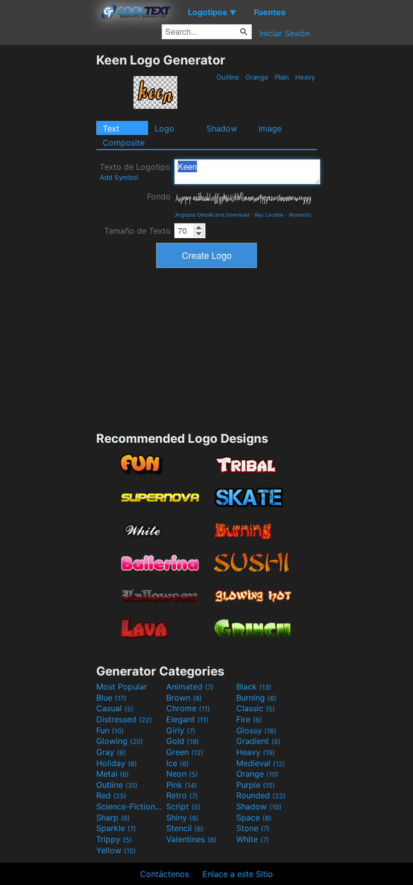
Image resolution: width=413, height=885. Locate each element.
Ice (177, 763)
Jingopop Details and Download (211, 215)
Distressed (124, 719)
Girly (180, 730)
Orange (256, 77)
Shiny (182, 817)
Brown (184, 698)
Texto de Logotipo (135, 171)
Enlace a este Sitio (237, 874)
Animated (190, 687)
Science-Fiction (130, 806)
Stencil (184, 828)
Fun (110, 730)
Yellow (116, 850)
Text (111, 128)
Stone (252, 828)
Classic (255, 708)
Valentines (191, 839)
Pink (181, 785)
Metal (112, 774)
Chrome (188, 708)
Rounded (261, 795)
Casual (114, 708)
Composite (124, 143)
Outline (228, 77)
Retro (182, 795)
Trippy (114, 839)
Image (270, 128)
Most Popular (121, 687)
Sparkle (116, 828)
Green (184, 752)
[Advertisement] (48, 203)
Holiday (116, 763)
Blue (111, 698)
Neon (182, 774)
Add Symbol (119, 177)
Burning (256, 698)
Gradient (258, 741)
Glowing (119, 741)
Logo (164, 128)
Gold (182, 741)
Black (253, 687)
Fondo (159, 196)
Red (111, 795)
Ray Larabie (269, 215)
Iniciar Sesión (284, 33)
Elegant (187, 719)
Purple (255, 785)
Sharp (113, 817)
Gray (111, 752)
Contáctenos (164, 874)
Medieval (260, 763)
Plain (281, 77)
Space (253, 817)
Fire (249, 719)
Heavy (305, 77)
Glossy (256, 730)
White (252, 839)
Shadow (221, 128)
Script (183, 806)
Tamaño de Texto (137, 231)
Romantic (300, 215)
